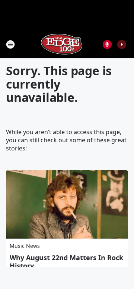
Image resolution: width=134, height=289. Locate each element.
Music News (25, 245)
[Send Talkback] (107, 44)
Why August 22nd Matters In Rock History (66, 261)
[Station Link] (62, 44)
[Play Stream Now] (121, 44)
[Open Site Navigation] (10, 44)
